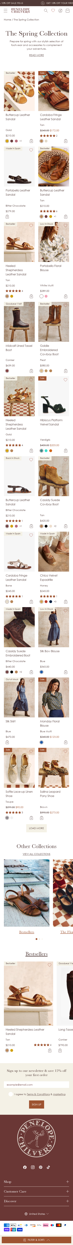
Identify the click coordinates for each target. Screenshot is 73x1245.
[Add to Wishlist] (31, 74)
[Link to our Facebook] (25, 1167)
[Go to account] (60, 11)
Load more (38, 829)
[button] (36, 939)
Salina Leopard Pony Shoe (50, 794)
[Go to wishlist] (53, 10)
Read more (36, 55)
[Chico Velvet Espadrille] (41, 601)
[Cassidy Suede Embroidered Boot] (50, 526)
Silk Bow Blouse (50, 651)
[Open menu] (5, 10)
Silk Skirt (10, 721)
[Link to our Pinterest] (40, 1167)
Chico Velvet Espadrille (48, 577)
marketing (59, 1094)
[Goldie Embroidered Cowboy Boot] (41, 370)
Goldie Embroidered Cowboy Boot (49, 350)
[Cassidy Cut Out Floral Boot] (46, 526)
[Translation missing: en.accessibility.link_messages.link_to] (36, 1138)
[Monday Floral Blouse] (41, 742)
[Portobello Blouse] (46, 296)
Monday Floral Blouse (50, 723)
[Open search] (46, 11)
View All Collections (36, 853)
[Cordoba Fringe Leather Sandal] (41, 141)
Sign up (36, 1104)
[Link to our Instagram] (33, 1167)
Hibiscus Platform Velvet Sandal (51, 422)
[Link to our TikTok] (48, 1167)
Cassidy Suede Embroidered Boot (18, 653)
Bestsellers (37, 954)
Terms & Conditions (38, 1094)
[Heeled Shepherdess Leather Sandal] (7, 296)
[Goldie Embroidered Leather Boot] (50, 370)
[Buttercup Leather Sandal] (7, 141)
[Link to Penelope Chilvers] (20, 10)
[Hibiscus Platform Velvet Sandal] (41, 450)
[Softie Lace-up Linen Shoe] (7, 817)
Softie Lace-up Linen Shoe (19, 794)
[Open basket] (67, 11)
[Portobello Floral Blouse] (41, 296)
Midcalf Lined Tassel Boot (19, 348)
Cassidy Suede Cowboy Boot (50, 502)
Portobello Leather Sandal (18, 192)
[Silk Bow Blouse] (41, 672)
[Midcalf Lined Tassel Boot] (7, 370)
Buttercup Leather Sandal (18, 117)
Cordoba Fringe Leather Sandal (51, 117)
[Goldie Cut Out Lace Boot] (46, 370)
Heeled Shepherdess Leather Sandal (16, 270)
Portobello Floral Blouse (50, 268)
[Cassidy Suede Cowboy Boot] (41, 526)
